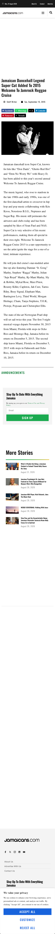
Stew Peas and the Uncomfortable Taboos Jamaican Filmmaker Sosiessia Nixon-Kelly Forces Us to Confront (34, 520)
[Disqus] (27, 719)
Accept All (27, 912)
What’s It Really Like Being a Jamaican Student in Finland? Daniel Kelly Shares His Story (34, 466)
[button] (43, 12)
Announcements (13, 372)
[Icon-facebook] (5, 852)
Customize (27, 919)
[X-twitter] (10, 852)
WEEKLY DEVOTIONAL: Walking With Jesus (34, 507)
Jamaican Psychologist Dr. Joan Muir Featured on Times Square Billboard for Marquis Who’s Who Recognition (33, 481)
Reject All (27, 928)
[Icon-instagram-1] (15, 852)
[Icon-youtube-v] (24, 852)
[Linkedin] (19, 852)
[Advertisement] (27, 46)
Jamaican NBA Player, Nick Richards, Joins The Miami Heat (34, 495)
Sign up (27, 418)
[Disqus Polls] (27, 644)
